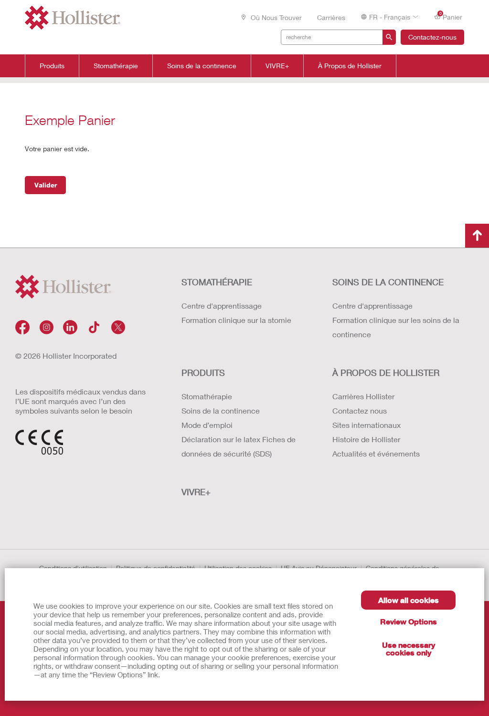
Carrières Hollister (363, 396)
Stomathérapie (116, 66)
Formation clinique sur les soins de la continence (395, 327)
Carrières (331, 17)
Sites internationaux (366, 424)
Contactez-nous (432, 37)
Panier (451, 16)
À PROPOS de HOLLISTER (385, 372)
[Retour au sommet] (477, 236)
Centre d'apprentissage (221, 305)
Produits (52, 66)
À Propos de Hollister (350, 66)
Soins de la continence (201, 66)
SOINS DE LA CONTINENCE (388, 282)
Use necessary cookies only (408, 648)
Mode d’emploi (207, 424)
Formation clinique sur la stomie (236, 319)
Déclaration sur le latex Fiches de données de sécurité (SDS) (238, 446)
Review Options (408, 621)
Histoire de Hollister (366, 439)
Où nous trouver (275, 17)
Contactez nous (359, 410)
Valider (45, 185)
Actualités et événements (376, 453)
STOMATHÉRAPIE (216, 282)
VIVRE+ (277, 66)
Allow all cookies (408, 599)
